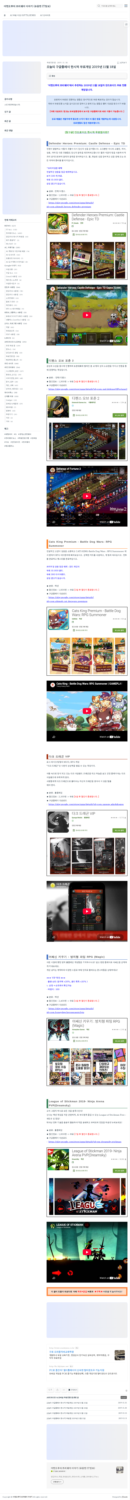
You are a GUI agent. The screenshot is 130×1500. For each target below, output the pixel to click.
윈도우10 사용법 (14, 291)
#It (15, 434)
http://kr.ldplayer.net (59, 1366)
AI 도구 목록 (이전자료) (17, 261)
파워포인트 (12, 330)
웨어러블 (11, 407)
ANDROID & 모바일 (15, 341)
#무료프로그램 (23, 438)
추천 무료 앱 (13, 345)
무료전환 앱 (51, 62)
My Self (11, 243)
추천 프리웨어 (12, 367)
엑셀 (10, 327)
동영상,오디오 (13, 374)
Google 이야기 (12, 265)
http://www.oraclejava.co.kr (61, 1348)
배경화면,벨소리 (14, 359)
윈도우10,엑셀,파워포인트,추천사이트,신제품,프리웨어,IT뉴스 (75, 1476)
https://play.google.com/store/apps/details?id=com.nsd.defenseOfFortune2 (87, 388)
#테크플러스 (9, 446)
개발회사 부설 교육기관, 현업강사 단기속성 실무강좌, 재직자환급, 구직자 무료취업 (79, 1356)
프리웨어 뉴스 (14, 233)
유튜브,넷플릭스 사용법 (15, 312)
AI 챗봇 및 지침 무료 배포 (17, 251)
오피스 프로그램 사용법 (15, 323)
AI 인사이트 (45, 15)
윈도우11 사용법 (14, 294)
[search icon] (99, 5)
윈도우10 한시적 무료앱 (17, 236)
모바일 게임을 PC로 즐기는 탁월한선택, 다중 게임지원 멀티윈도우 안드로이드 (83, 1373)
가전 (9, 417)
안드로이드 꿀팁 (14, 352)
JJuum (124, 1497)
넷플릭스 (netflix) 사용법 (18, 319)
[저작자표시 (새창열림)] (126, 1391)
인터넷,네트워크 (14, 388)
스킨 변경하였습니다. (12, 104)
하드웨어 (11, 305)
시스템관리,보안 (15, 371)
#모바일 (33, 438)
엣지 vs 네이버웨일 (15, 308)
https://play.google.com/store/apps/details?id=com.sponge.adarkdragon (86, 804)
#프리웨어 (26, 442)
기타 (9, 421)
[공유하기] (57, 1389)
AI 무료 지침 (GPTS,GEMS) (23, 15)
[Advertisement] (65, 38)
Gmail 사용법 (14, 276)
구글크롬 (11, 269)
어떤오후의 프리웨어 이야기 (22, 1497)
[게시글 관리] (63, 1389)
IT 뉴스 (11, 229)
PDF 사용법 (13, 334)
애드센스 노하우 (13, 280)
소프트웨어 (12, 298)
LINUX (9, 338)
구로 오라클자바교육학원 (61, 1351)
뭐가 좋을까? (12, 240)
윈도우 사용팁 (12, 287)
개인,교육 (12, 385)
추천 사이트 (11, 363)
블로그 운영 (12, 301)
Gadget (11, 400)
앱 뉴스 (11, 349)
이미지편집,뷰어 (14, 378)
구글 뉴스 (11, 273)
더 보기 (123, 1397)
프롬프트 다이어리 (14, 258)
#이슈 (6, 442)
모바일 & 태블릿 (14, 403)
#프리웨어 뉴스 (10, 438)
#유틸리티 (8, 434)
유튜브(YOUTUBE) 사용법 (19, 316)
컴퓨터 (10, 410)
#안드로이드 (15, 442)
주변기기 (11, 414)
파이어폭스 (10, 392)
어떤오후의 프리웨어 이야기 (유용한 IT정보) (27, 6)
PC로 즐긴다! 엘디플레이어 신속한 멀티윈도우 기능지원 (76, 1370)
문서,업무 (12, 381)
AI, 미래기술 (12, 247)
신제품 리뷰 (11, 396)
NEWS (10, 225)
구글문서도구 (13, 283)
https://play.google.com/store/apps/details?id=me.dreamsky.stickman (84, 1141)
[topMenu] (125, 5)
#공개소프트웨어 (24, 434)
